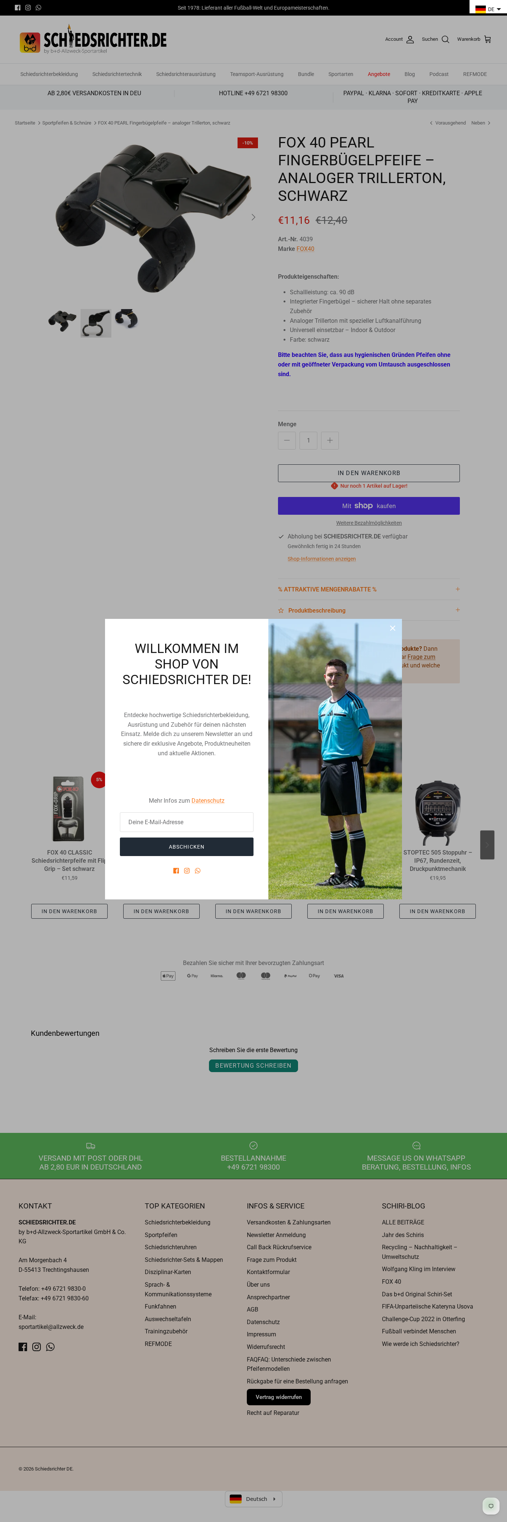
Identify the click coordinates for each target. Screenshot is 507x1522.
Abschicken (187, 847)
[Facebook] (176, 870)
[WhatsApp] (197, 870)
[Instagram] (187, 870)
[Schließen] (393, 628)
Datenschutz (208, 800)
